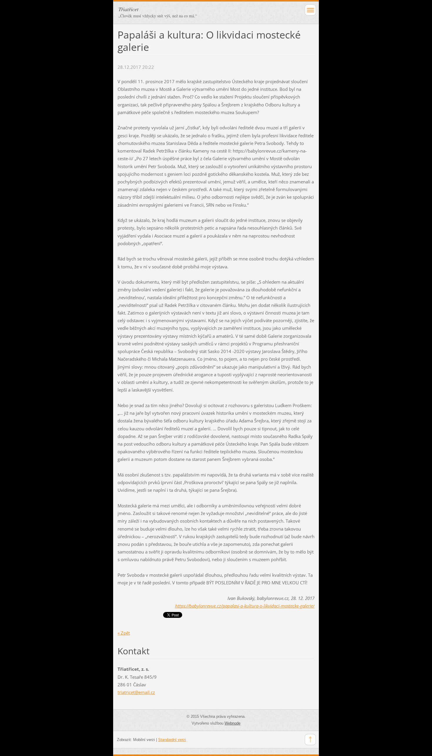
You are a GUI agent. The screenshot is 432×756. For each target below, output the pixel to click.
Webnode (232, 723)
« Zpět (124, 633)
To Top (310, 739)
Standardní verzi (172, 739)
